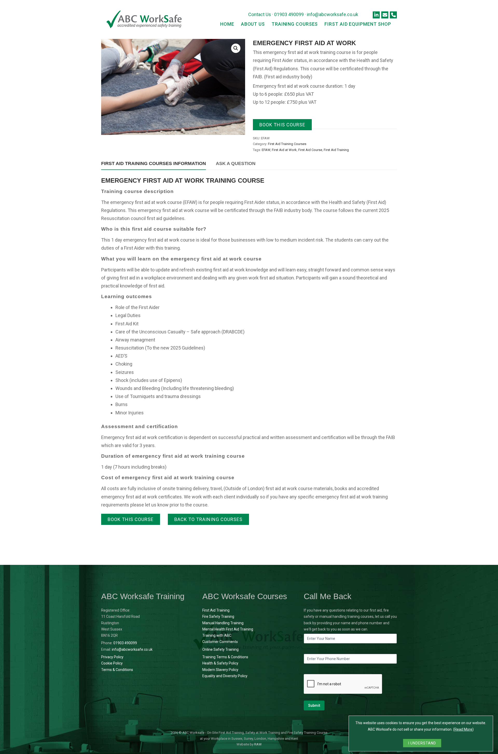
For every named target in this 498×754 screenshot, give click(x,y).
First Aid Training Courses (287, 144)
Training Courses (295, 24)
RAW (258, 744)
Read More (463, 729)
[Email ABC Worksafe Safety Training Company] (384, 14)
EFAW (266, 150)
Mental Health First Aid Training (227, 629)
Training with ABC (216, 635)
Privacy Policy (112, 657)
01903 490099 (289, 14)
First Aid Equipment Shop (357, 24)
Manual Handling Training (223, 623)
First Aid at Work (284, 150)
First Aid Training (336, 150)
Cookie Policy (112, 663)
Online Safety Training (220, 649)
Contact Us (259, 14)
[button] (235, 48)
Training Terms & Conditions (225, 657)
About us (253, 24)
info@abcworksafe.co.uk (332, 14)
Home (227, 24)
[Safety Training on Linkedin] (376, 14)
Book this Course (282, 124)
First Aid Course (310, 150)
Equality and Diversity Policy (224, 676)
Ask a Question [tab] (235, 163)
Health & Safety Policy (220, 663)
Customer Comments (220, 642)
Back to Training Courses (208, 519)
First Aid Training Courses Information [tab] (153, 163)
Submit (314, 705)
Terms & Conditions (117, 670)
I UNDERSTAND (422, 743)
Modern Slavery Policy (220, 670)
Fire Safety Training (218, 616)
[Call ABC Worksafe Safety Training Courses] (393, 14)
